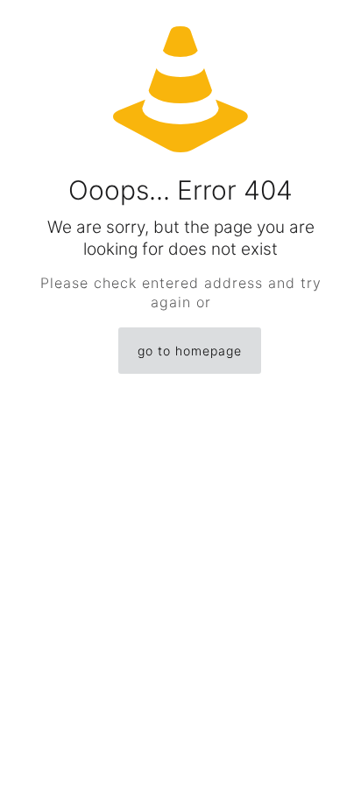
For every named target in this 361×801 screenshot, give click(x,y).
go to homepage (190, 350)
